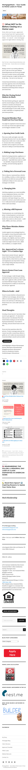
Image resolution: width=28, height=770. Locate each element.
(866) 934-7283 (6, 582)
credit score (17, 452)
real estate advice (12, 455)
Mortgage (4, 452)
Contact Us (5, 757)
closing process (11, 452)
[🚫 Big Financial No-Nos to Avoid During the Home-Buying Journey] (13, 410)
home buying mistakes (13, 453)
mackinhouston (7, 451)
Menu (4, 10)
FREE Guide (5, 750)
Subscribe (21, 620)
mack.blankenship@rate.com (10, 527)
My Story (4, 737)
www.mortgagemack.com (9, 529)
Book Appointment (10, 611)
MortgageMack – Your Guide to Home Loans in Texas (14, 6)
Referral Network (6, 754)
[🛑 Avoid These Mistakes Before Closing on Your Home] (13, 388)
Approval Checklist (7, 747)
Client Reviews (6, 744)
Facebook (5, 727)
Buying (20, 451)
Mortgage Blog (6, 740)
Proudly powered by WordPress (10, 767)
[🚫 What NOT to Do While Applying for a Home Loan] (13, 432)
